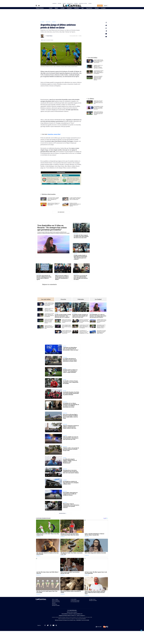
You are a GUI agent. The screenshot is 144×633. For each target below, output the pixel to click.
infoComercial (54, 604)
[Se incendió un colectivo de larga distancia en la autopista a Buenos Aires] (62, 483)
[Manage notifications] (141, 630)
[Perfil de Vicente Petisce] (42, 36)
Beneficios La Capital (83, 3)
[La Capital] (72, 5)
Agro (82, 8)
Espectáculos (89, 8)
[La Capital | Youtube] (53, 625)
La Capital (42, 21)
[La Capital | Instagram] (51, 625)
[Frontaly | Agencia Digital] (104, 627)
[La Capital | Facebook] (45, 625)
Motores (59, 3)
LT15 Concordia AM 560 (75, 601)
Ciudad (50, 8)
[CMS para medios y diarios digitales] (98, 626)
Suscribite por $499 (100, 5)
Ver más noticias (62, 513)
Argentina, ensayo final (54, 134)
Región (56, 8)
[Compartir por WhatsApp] (106, 28)
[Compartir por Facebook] (106, 22)
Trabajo (64, 3)
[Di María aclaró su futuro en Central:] (62, 371)
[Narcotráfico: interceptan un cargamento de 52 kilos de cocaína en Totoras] (62, 494)
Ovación (62, 8)
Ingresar (105, 5)
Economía (69, 8)
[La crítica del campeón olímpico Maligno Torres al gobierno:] (62, 461)
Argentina (54, 21)
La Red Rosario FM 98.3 (75, 600)
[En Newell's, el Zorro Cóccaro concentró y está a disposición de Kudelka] (62, 383)
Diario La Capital (55, 599)
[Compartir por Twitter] (106, 25)
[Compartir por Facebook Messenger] (106, 34)
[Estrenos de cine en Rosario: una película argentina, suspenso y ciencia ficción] (50, 204)
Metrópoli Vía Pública (56, 605)
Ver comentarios (61, 212)
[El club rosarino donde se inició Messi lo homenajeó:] (81, 252)
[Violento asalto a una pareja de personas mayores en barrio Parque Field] (62, 450)
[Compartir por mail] (106, 37)
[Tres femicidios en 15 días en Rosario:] (53, 242)
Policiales (76, 8)
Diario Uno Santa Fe (55, 600)
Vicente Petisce (49, 35)
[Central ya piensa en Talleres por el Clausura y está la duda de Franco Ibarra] (45, 327)
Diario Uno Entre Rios (56, 601)
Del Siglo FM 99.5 (92, 599)
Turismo (89, 3)
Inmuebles (54, 3)
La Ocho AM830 (73, 599)
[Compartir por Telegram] (106, 31)
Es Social (103, 8)
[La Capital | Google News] (56, 625)
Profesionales (70, 3)
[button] (36, 5)
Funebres (76, 3)
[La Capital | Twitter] (48, 625)
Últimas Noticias (40, 8)
